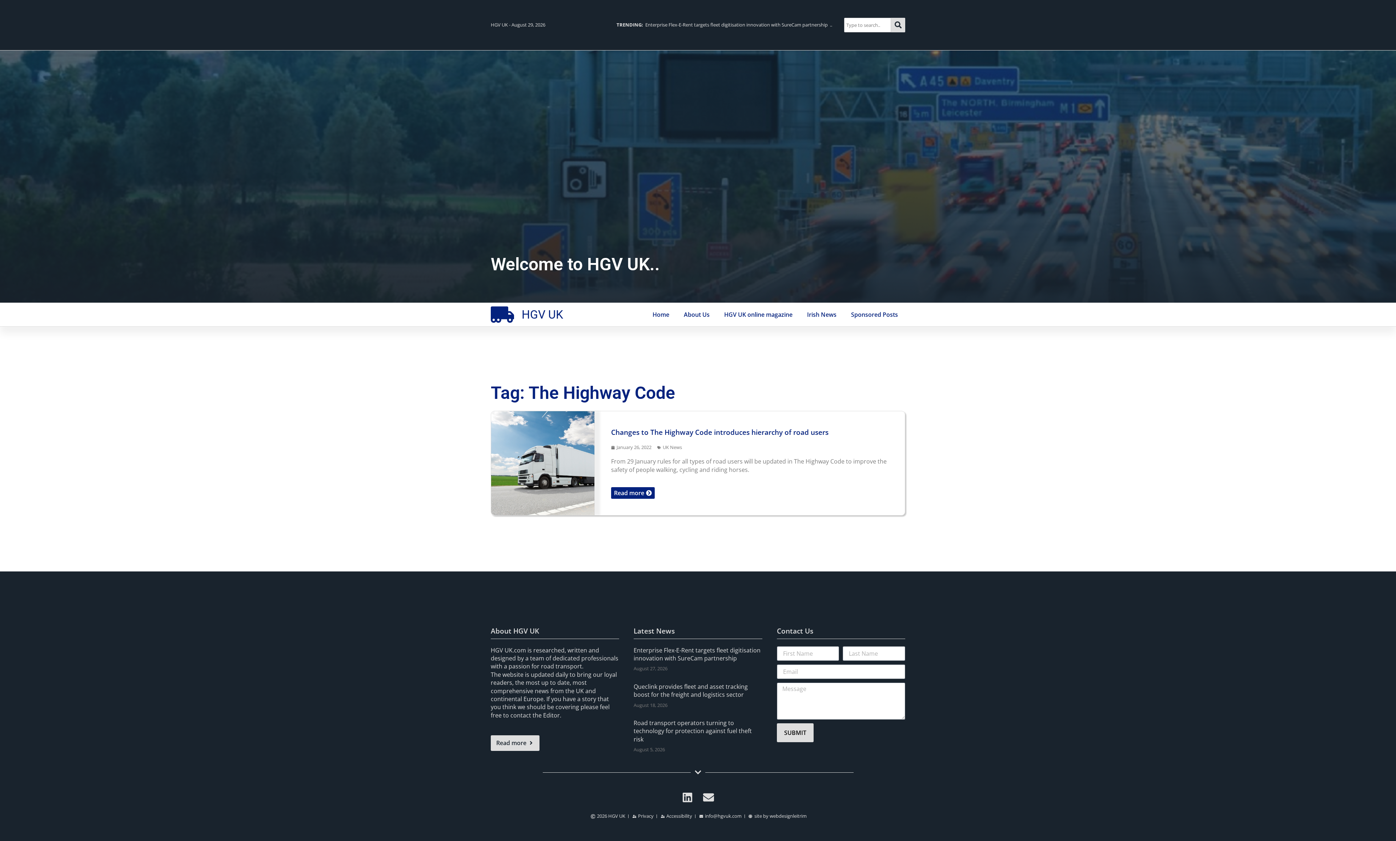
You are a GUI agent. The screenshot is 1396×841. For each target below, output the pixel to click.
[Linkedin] (687, 797)
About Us (697, 315)
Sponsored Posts (874, 315)
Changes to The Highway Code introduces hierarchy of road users (720, 432)
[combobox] (867, 25)
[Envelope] (708, 797)
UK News (672, 447)
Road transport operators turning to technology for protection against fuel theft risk (693, 731)
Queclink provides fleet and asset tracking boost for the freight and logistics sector (691, 691)
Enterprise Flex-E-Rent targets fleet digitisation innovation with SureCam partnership (697, 654)
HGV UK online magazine (758, 315)
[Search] (898, 25)
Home (661, 315)
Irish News (822, 315)
